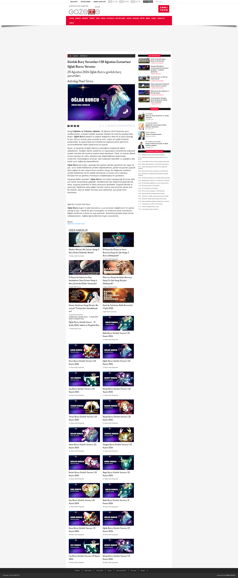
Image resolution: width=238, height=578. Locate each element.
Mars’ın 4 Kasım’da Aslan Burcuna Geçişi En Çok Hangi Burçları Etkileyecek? (117, 280)
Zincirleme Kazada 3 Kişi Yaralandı (149, 185)
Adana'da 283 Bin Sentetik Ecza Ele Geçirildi (151, 193)
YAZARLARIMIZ (85, 2)
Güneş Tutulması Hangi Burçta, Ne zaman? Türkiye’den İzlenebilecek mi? (83, 308)
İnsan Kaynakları (121, 570)
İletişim (143, 570)
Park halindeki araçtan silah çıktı (148, 209)
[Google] (75, 126)
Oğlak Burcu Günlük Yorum (76, 224)
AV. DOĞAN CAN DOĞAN (153, 132)
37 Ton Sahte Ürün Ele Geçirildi (148, 188)
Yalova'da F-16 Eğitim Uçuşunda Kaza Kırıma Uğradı (153, 196)
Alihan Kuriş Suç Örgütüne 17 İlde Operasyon (160, 92)
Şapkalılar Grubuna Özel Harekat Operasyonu (151, 154)
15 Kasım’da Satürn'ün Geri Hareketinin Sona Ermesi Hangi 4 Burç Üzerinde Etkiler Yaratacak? (83, 280)
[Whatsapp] (78, 126)
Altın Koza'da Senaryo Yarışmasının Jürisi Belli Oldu (153, 171)
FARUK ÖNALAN (150, 123)
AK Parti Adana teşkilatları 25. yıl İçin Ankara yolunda (153, 183)
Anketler (77, 570)
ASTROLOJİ (83, 56)
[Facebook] (68, 126)
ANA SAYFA (74, 2)
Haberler (75, 56)
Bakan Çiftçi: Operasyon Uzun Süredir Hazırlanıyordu (153, 164)
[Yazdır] (100, 126)
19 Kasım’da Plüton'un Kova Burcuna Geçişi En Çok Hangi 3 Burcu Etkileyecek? (116, 252)
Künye (109, 570)
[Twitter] (72, 126)
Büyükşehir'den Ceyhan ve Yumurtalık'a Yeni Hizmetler (153, 180)
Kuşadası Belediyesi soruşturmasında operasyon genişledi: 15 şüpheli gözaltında (160, 69)
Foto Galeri (99, 570)
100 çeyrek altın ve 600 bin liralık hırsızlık (159, 78)
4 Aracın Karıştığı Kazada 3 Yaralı (148, 206)
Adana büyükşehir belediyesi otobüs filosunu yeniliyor (160, 85)
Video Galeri (88, 570)
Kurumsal (133, 570)
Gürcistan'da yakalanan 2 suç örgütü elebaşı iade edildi (154, 178)
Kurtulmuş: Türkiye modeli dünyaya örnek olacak (152, 199)
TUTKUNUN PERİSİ (151, 114)
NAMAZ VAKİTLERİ (100, 2)
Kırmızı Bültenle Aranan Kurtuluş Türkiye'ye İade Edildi (153, 161)
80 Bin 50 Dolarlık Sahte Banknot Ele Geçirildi (158, 60)
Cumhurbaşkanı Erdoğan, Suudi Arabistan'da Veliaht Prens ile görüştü (159, 100)
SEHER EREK (149, 142)
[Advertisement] (119, 38)
